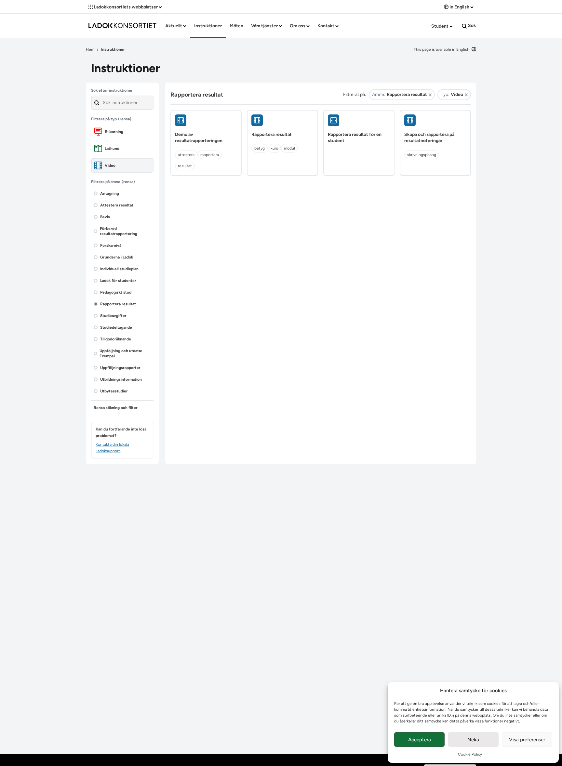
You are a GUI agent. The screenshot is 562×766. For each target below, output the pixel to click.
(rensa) (124, 119)
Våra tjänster (265, 26)
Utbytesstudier (114, 391)
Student (440, 26)
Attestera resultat (116, 205)
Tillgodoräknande (115, 339)
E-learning (114, 131)
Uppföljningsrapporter (120, 367)
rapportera (209, 154)
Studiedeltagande (116, 327)
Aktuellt (174, 26)
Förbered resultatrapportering (118, 231)
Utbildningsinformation (121, 379)
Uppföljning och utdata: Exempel (121, 353)
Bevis (105, 217)
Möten (236, 26)
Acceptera (419, 740)
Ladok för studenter (118, 280)
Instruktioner (208, 26)
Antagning (109, 193)
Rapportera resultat (118, 304)
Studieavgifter (113, 315)
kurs (274, 148)
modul (289, 148)
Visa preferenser (527, 740)
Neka (473, 740)
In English (459, 7)
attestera (186, 154)
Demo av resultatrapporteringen (198, 137)
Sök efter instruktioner (112, 90)
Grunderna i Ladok (116, 257)
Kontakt (326, 26)
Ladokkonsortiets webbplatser (126, 7)
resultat (185, 166)
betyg (259, 148)
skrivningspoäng (421, 154)
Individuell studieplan (119, 269)
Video (110, 165)
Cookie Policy (470, 754)
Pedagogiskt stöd (115, 292)
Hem (90, 49)
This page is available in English (442, 49)
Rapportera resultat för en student (354, 137)
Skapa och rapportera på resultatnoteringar (429, 137)
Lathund (112, 148)
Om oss (298, 26)
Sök (471, 25)
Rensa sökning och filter (116, 407)
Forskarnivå (110, 245)
